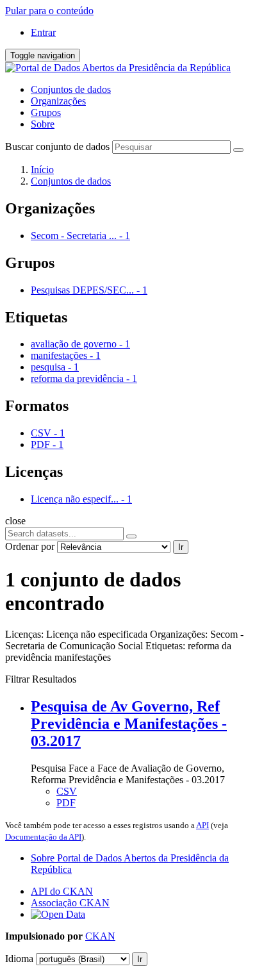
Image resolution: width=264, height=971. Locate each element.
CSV (66, 791)
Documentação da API (43, 837)
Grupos (46, 112)
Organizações (58, 100)
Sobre (42, 124)
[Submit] (238, 150)
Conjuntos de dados (71, 89)
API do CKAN (62, 891)
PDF (66, 802)
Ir (180, 547)
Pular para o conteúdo (49, 10)
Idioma (19, 958)
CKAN (100, 936)
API (202, 825)
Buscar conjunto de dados (57, 146)
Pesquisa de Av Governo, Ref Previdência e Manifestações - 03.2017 (129, 723)
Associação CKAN (70, 902)
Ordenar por (29, 546)
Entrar (43, 32)
